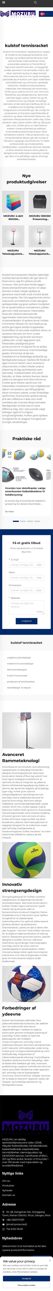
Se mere (9, 511)
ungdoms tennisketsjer (19, 657)
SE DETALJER (13, 201)
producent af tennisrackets (21, 681)
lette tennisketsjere (17, 669)
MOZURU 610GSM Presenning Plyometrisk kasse (40, 218)
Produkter (8, 1185)
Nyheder (7, 1190)
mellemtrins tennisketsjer (20, 663)
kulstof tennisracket (17, 675)
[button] (16, 521)
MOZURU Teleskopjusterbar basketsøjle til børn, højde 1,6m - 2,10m (13, 252)
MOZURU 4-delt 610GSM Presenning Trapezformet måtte (13, 218)
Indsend (27, 621)
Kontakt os (8, 1195)
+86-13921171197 (15, 1219)
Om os (6, 1181)
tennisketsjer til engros (19, 687)
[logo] (18, 13)
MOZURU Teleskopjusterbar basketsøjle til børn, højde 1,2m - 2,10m (40, 252)
